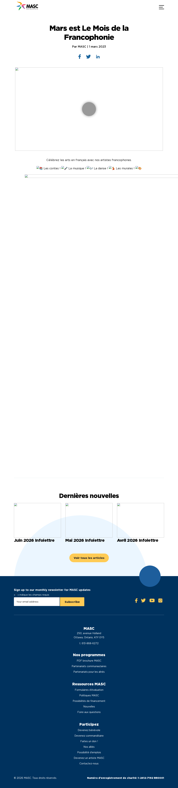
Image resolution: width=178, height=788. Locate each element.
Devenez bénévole (89, 730)
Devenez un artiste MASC (89, 758)
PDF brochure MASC (89, 660)
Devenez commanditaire (89, 735)
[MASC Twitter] (143, 601)
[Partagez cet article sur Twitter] (88, 57)
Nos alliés (89, 746)
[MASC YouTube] (152, 601)
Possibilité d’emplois (89, 752)
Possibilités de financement (89, 701)
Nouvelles (89, 706)
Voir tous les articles (89, 558)
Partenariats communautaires (89, 666)
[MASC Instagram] (160, 601)
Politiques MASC (89, 695)
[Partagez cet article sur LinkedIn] (98, 57)
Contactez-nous (89, 763)
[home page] (27, 7)
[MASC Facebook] (136, 601)
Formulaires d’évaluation (89, 689)
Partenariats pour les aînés (89, 671)
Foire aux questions (89, 712)
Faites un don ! (89, 741)
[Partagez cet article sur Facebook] (79, 57)
